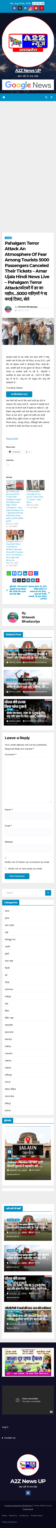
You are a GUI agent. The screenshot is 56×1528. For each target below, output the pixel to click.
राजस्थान (8, 1053)
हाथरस (8, 1110)
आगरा (7, 911)
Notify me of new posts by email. (25, 868)
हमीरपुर (8, 1103)
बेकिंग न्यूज (9, 1018)
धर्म (6, 975)
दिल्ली (7, 968)
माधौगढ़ (8, 1046)
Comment (11, 754)
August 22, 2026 (38, 1170)
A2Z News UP (28, 70)
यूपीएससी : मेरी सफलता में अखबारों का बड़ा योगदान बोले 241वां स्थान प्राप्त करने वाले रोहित (18, 590)
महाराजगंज (9, 1032)
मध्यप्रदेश (9, 1025)
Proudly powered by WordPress (18, 1505)
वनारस (7, 1082)
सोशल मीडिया (10, 1089)
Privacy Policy (37, 1515)
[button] (46, 97)
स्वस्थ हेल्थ (9, 1096)
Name (9, 809)
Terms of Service (9, 1522)
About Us (13, 1515)
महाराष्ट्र (8, 1039)
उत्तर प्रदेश (8, 238)
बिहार (7, 1010)
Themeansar (27, 1509)
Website (9, 842)
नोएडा (7, 982)
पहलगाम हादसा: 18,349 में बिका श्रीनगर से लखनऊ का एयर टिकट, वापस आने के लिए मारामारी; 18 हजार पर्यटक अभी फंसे (38, 592)
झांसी (16, 680)
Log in (5, 1427)
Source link (12, 438)
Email (8, 825)
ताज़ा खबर (9, 961)
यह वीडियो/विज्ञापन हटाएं (19, 394)
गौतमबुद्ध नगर (10, 939)
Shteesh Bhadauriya (27, 307)
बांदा (6, 1003)
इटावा (7, 918)
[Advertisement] (28, 139)
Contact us (9, 1437)
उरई (6, 932)
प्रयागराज (9, 989)
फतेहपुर (8, 996)
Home (4, 1515)
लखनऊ (8, 1060)
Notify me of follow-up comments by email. (27, 862)
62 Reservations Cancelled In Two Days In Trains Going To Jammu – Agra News (35, 496)
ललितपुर (8, 1075)
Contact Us (24, 1515)
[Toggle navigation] (51, 97)
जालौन (16, 650)
